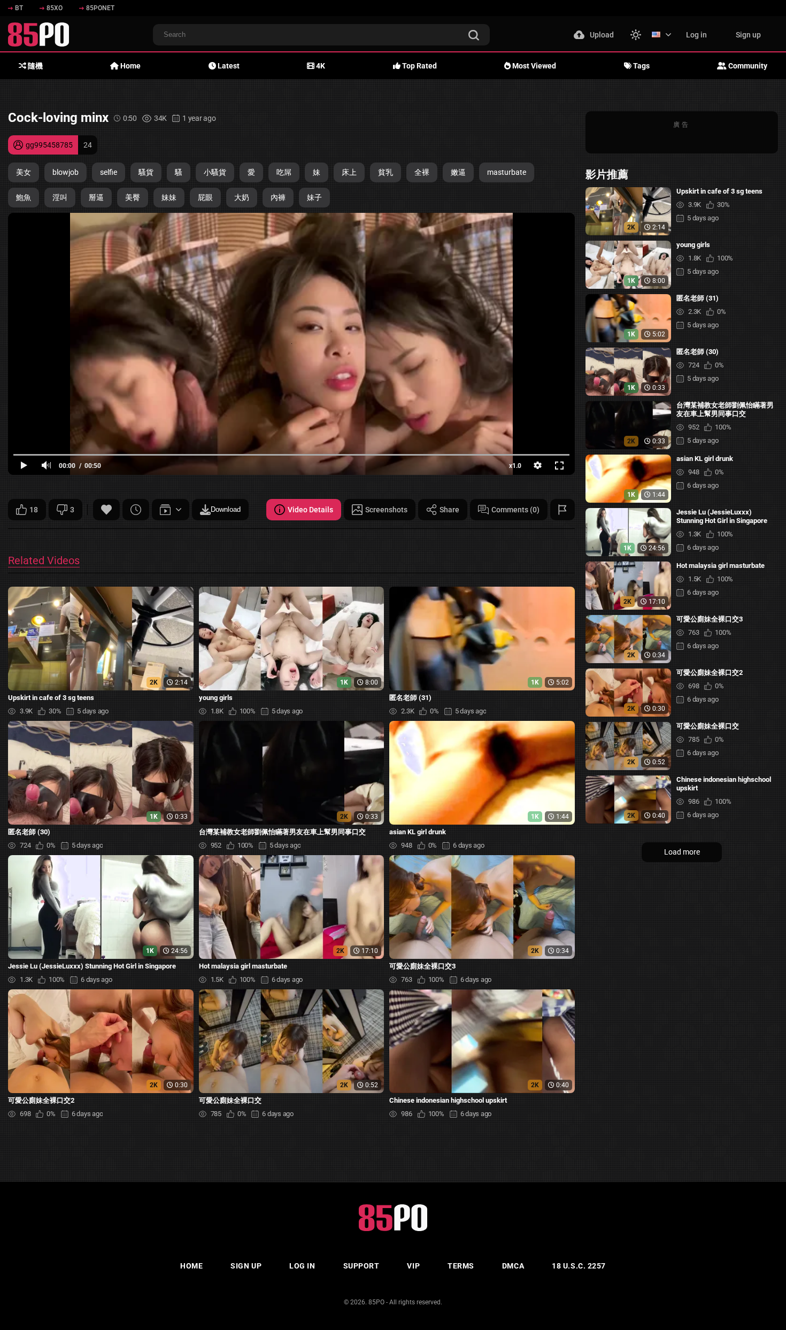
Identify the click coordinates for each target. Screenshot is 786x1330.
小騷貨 (215, 172)
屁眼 (205, 197)
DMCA (513, 1266)
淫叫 (59, 197)
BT (19, 8)
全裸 (421, 172)
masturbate (506, 172)
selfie (108, 172)
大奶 (241, 197)
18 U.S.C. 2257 (579, 1266)
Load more (682, 852)
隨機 (34, 65)
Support (361, 1266)
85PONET (100, 8)
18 (33, 509)
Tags (640, 65)
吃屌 (283, 172)
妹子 (314, 197)
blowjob (65, 172)
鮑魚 (23, 197)
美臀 (132, 197)
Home (130, 65)
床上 (349, 172)
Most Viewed (533, 65)
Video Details (310, 509)
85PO (376, 1302)
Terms (461, 1266)
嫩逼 (458, 172)
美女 (23, 172)
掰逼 (96, 197)
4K (319, 65)
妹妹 (168, 197)
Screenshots (386, 509)
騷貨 (145, 172)
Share (449, 509)
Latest (228, 65)
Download (226, 509)
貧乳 (385, 172)
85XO (55, 8)
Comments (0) (515, 509)
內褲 (278, 197)
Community (747, 65)
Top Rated (418, 65)
